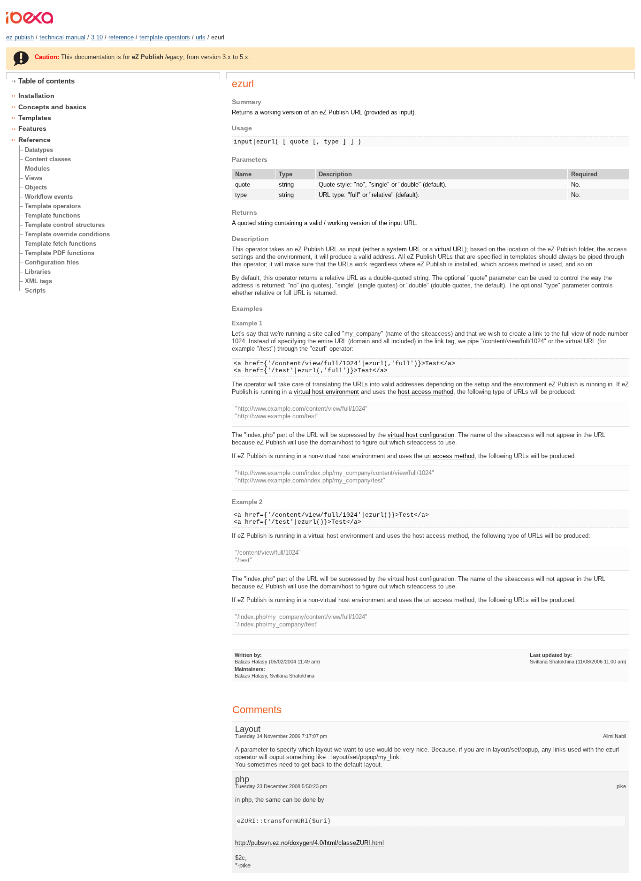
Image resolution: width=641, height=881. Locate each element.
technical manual (62, 37)
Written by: (248, 655)
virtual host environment (326, 391)
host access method (425, 391)
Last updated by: (551, 655)
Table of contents (46, 81)
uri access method (449, 455)
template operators (164, 37)
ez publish (20, 37)
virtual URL (450, 249)
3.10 (97, 37)
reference (121, 37)
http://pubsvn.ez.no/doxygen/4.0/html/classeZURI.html (309, 842)
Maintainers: (250, 669)
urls (201, 37)
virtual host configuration (421, 434)
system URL (403, 249)
